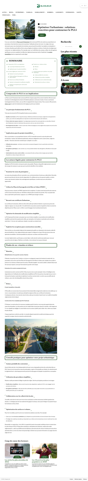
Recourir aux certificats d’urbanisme (16, 79)
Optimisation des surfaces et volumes (42, 82)
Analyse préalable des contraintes (41, 75)
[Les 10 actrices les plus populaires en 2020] (44, 450)
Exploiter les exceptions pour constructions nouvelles (18, 85)
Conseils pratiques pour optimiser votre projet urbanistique (42, 72)
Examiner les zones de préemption (16, 73)
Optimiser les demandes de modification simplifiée (19, 82)
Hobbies (72, 55)
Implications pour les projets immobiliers (17, 69)
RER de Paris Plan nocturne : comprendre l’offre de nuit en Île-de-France (72, 60)
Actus (17, 457)
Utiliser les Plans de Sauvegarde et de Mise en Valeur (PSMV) (18, 77)
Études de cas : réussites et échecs (40, 64)
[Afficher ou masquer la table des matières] (39, 61)
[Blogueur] (44, 5)
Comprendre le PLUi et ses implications (16, 64)
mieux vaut (8, 104)
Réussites (36, 66)
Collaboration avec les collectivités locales (43, 79)
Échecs (36, 69)
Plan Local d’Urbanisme (23, 42)
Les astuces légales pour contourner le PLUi (17, 71)
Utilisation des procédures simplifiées (42, 77)
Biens (42, 35)
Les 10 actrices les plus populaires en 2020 (40, 461)
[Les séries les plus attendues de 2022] (17, 450)
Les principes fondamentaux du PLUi (17, 66)
